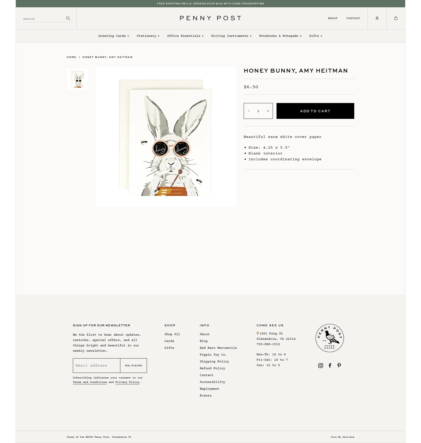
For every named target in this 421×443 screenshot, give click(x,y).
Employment (209, 388)
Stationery (146, 36)
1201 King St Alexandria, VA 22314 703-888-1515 (276, 338)
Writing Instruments (229, 36)
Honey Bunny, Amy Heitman (107, 57)
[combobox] (44, 18)
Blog (204, 341)
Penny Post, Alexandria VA (113, 436)
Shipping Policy (214, 361)
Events (205, 395)
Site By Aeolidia (342, 436)
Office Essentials (183, 36)
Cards (169, 341)
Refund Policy (212, 368)
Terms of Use (75, 436)
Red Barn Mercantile (218, 347)
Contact (353, 17)
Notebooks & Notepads (278, 36)
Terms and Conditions (90, 381)
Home (72, 57)
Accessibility (212, 382)
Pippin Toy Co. (213, 354)
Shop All (172, 334)
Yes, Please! (134, 365)
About (333, 17)
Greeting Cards (112, 36)
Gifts (314, 36)
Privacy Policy (127, 381)
